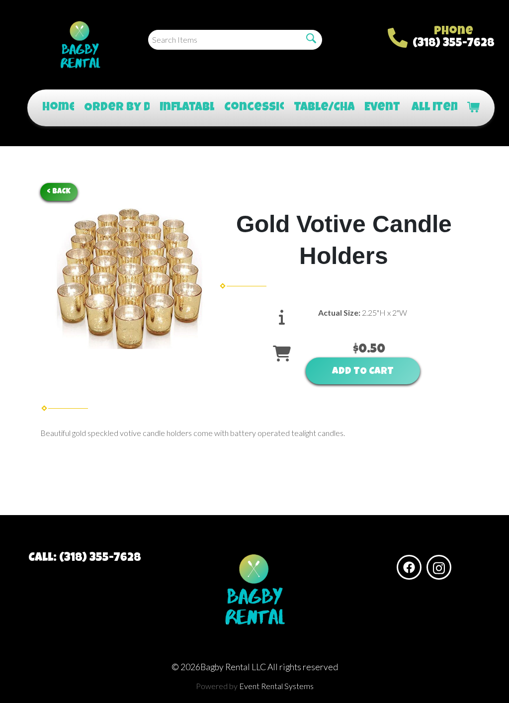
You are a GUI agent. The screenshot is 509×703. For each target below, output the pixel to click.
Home (53, 108)
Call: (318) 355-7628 (84, 558)
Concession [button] (249, 108)
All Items (429, 108)
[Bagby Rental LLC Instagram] (438, 567)
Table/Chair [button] (319, 108)
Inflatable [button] (182, 108)
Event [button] (378, 108)
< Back (59, 191)
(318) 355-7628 (454, 44)
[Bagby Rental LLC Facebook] (409, 567)
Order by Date (112, 108)
